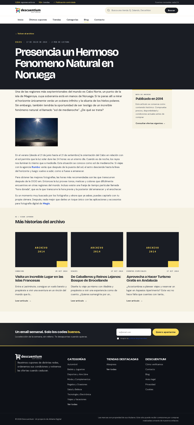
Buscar (171, 10)
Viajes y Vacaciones (76, 399)
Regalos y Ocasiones (77, 384)
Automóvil (72, 364)
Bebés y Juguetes (76, 369)
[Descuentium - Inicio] (27, 10)
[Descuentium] (28, 358)
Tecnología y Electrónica (79, 394)
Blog (86, 19)
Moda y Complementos (78, 379)
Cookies (149, 389)
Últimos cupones (38, 19)
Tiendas (57, 19)
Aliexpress (111, 364)
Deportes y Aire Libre (77, 374)
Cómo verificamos (154, 364)
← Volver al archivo (24, 33)
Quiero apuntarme (166, 332)
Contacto (99, 19)
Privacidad (150, 384)
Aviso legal (150, 379)
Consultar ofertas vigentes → (150, 123)
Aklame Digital (55, 419)
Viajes (18, 42)
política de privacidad (138, 338)
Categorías (72, 19)
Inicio (20, 19)
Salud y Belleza (74, 389)
